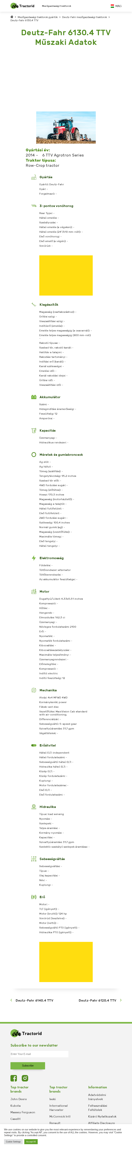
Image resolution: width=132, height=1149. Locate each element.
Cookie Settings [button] (13, 1141)
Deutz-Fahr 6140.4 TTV (34, 1000)
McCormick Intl (60, 1116)
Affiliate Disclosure (101, 1123)
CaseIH (15, 1119)
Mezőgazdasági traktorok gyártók (38, 17)
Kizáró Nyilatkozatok (102, 1116)
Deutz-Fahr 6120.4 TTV (97, 1000)
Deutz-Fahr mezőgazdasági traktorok (84, 17)
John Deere (18, 1099)
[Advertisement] (66, 79)
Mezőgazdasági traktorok (56, 6)
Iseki (52, 1099)
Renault (55, 1123)
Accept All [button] (31, 1141)
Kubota (15, 1106)
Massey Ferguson (22, 1112)
